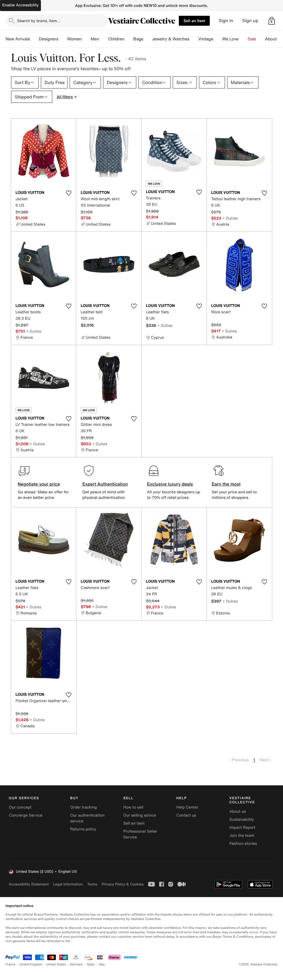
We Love (230, 39)
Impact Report (242, 827)
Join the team (241, 835)
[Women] (86, 39)
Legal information (68, 884)
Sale (252, 39)
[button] (272, 21)
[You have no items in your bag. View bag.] (272, 21)
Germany (76, 964)
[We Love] (243, 39)
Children (116, 39)
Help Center (187, 807)
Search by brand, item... (38, 21)
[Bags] (147, 39)
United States (56, 964)
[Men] (103, 39)
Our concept (20, 807)
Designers (48, 39)
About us (237, 811)
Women (74, 39)
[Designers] (63, 39)
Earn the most (226, 484)
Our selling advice (139, 815)
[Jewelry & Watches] (194, 39)
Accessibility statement (29, 884)
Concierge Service (25, 815)
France (10, 964)
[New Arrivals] (34, 39)
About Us (274, 39)
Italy (102, 964)
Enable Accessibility (20, 5)
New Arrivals (18, 39)
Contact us (186, 815)
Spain (91, 964)
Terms (92, 884)
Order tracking (83, 807)
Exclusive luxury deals (170, 484)
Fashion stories (243, 843)
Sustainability (241, 819)
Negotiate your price (39, 484)
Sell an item (194, 21)
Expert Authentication (105, 484)
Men (95, 39)
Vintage (205, 39)
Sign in (226, 21)
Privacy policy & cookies (123, 884)
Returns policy (83, 829)
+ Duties (230, 218)
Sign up (250, 21)
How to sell (133, 807)
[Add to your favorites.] (68, 193)
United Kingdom (31, 964)
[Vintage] (218, 39)
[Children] (129, 39)
